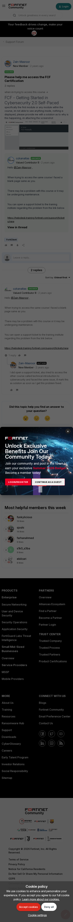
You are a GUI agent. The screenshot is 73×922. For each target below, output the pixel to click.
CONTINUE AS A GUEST (48, 482)
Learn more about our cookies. (41, 899)
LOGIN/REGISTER (18, 482)
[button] (36, 915)
